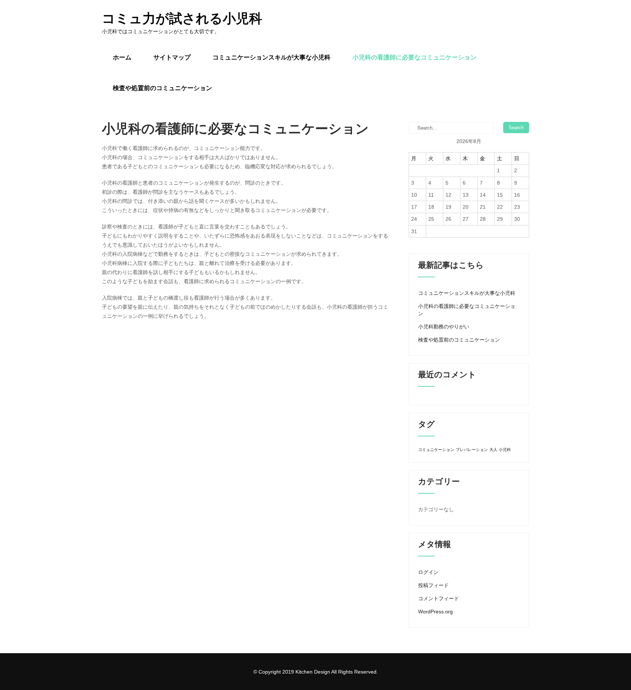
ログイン (428, 572)
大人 (493, 449)
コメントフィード (438, 598)
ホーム (122, 57)
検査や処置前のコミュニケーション (162, 88)
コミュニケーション (436, 449)
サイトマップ (172, 57)
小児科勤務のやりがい (443, 326)
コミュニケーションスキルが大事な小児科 (271, 57)
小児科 (505, 449)
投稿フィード (433, 585)
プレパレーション (472, 449)
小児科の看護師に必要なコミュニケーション (414, 57)
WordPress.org (435, 611)
